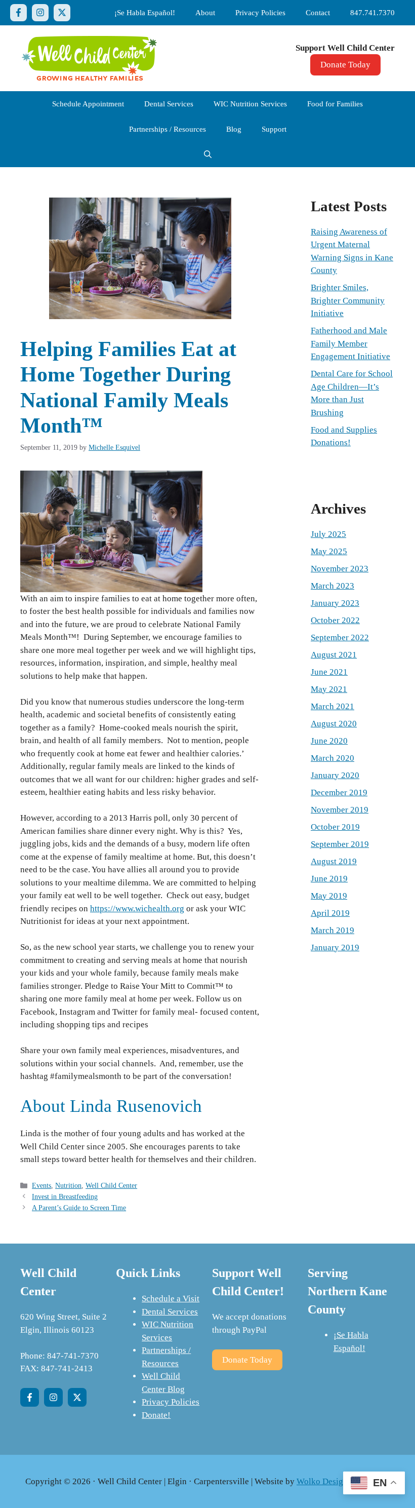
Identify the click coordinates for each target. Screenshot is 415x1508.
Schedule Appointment (88, 104)
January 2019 (335, 947)
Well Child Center (111, 1185)
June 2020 (329, 741)
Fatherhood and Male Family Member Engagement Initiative (350, 343)
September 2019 (340, 844)
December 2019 (339, 792)
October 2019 (335, 827)
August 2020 (334, 723)
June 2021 (329, 672)
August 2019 (334, 861)
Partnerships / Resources (167, 129)
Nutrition (68, 1185)
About (205, 13)
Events (41, 1185)
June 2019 (329, 878)
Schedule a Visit (170, 1298)
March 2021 (332, 706)
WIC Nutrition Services (250, 104)
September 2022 (340, 637)
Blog (233, 129)
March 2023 (332, 586)
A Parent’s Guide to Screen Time (79, 1208)
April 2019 (330, 913)
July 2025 (328, 534)
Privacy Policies (260, 13)
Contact (318, 13)
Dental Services (168, 104)
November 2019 (339, 810)
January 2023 (335, 603)
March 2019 (332, 930)
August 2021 (334, 655)
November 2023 (339, 568)
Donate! (156, 1415)
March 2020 (332, 758)
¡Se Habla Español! (144, 13)
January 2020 (335, 775)
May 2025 (329, 551)
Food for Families (335, 104)
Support (274, 129)
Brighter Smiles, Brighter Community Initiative (348, 300)
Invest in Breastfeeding (65, 1196)
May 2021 (329, 689)
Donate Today (345, 64)
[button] (208, 154)
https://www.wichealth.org (137, 908)
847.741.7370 (372, 13)
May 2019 (329, 896)
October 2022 (335, 620)
